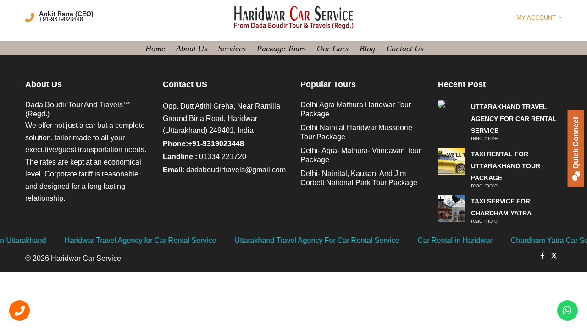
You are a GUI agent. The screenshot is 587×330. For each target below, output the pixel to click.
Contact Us (405, 48)
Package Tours (281, 48)
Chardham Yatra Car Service (535, 240)
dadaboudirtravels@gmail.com (236, 170)
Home (155, 48)
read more (484, 138)
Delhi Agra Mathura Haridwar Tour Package (355, 109)
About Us (191, 48)
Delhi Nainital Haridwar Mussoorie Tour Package (356, 132)
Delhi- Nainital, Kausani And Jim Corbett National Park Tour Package (358, 178)
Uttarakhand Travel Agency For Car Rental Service (294, 240)
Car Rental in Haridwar (432, 240)
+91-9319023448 (61, 19)
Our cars (333, 48)
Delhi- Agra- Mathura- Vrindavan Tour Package (360, 155)
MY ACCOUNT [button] (537, 17)
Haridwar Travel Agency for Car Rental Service (118, 240)
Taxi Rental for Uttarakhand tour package (505, 166)
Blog (367, 48)
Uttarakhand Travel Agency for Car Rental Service (514, 118)
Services (232, 48)
